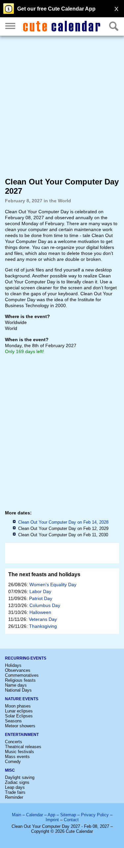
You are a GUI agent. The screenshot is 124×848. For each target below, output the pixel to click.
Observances (17, 670)
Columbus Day (44, 605)
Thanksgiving (43, 626)
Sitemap (68, 814)
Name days (16, 685)
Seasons (13, 720)
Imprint (52, 819)
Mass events (17, 756)
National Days (18, 690)
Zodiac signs (17, 782)
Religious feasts (20, 680)
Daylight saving (19, 777)
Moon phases (18, 706)
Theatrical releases (23, 746)
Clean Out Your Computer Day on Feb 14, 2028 (63, 522)
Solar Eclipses (19, 715)
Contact (71, 819)
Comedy (13, 761)
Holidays (13, 665)
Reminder (14, 797)
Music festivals (19, 751)
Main (16, 814)
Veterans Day (43, 619)
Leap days (15, 787)
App (51, 814)
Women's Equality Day (52, 584)
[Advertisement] (62, 106)
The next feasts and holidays (44, 574)
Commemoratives (22, 675)
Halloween (40, 612)
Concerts (13, 741)
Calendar (34, 814)
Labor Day (40, 591)
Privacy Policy (95, 814)
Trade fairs (15, 792)
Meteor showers (20, 725)
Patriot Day (40, 598)
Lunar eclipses (19, 710)
